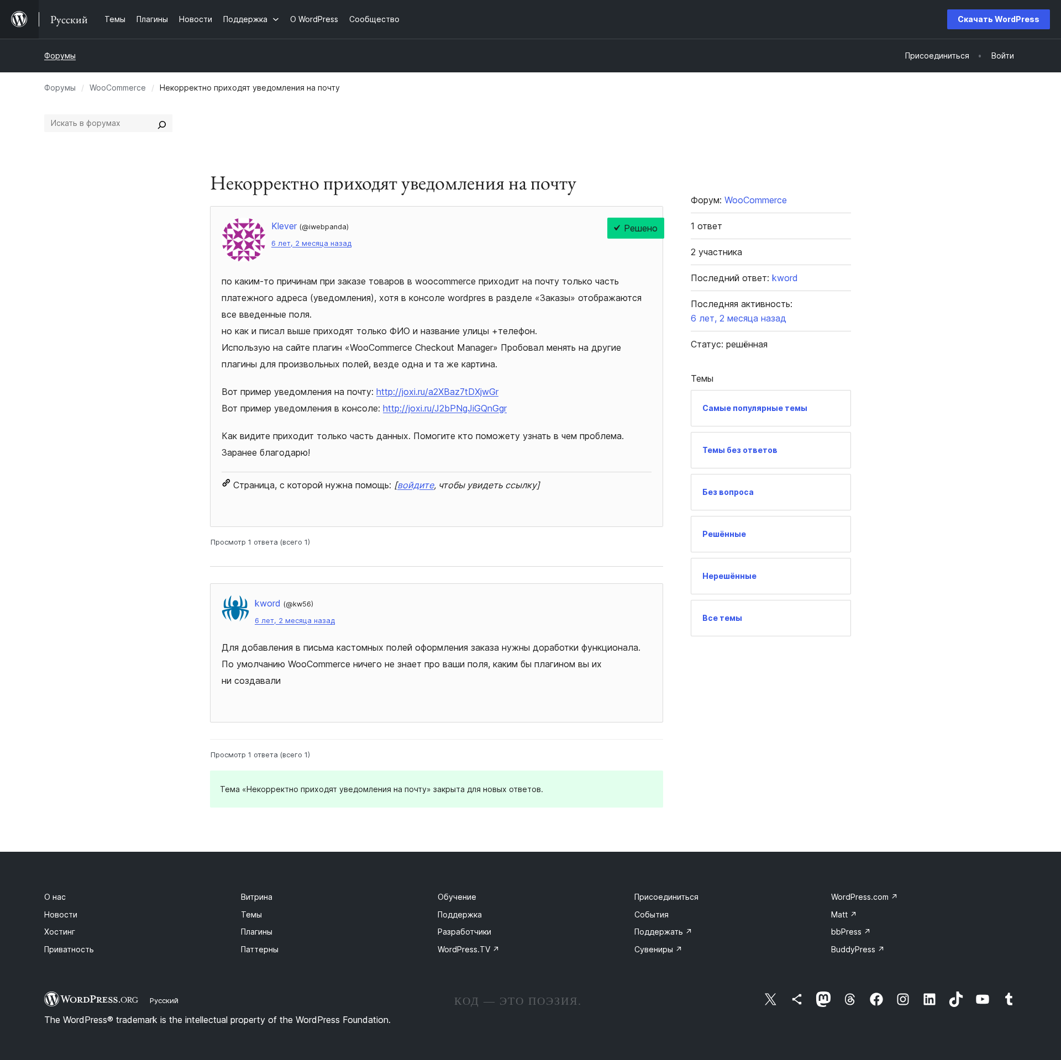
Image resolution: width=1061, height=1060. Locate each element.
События (651, 914)
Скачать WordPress (998, 19)
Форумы (60, 55)
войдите (415, 485)
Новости (60, 914)
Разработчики (464, 931)
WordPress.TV (469, 949)
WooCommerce (118, 87)
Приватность (69, 949)
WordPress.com (864, 896)
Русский (164, 1000)
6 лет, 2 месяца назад (311, 243)
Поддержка (460, 914)
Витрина (256, 896)
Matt (844, 914)
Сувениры (658, 949)
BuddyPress (858, 949)
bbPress (851, 931)
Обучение (457, 896)
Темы (251, 914)
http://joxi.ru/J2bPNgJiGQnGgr (445, 408)
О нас (55, 896)
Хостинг (59, 931)
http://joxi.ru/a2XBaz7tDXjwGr (437, 391)
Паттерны (260, 949)
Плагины (256, 931)
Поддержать (663, 931)
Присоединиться (666, 896)
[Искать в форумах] (161, 123)
